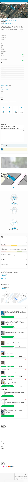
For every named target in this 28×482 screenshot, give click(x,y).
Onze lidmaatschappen (3, 426)
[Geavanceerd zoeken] (27, 3)
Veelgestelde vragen (3, 450)
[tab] (2, 18)
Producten (2, 435)
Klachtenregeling (3, 463)
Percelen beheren (3, 429)
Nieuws (1, 460)
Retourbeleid (2, 462)
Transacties (2, 431)
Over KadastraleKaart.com (4, 459)
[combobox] (25, 307)
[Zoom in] (26, 173)
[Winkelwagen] (27, 1)
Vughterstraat (14, 20)
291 (16, 20)
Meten (1, 428)
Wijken (1, 445)
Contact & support (3, 461)
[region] (14, 181)
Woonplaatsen (2, 442)
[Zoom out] (26, 174)
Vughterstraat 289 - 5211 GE (4, 102)
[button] (12, 126)
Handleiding (2, 449)
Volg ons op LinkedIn (3, 464)
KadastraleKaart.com (3, 425)
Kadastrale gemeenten (3, 443)
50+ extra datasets (3, 427)
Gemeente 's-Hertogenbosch (4, 20)
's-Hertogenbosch (10, 20)
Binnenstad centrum (14, 203)
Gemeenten (2, 444)
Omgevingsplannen (3, 433)
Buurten (2, 446)
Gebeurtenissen (2, 434)
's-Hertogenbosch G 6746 (4, 85)
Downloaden (2, 432)
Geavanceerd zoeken (3, 430)
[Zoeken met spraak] (25, 3)
